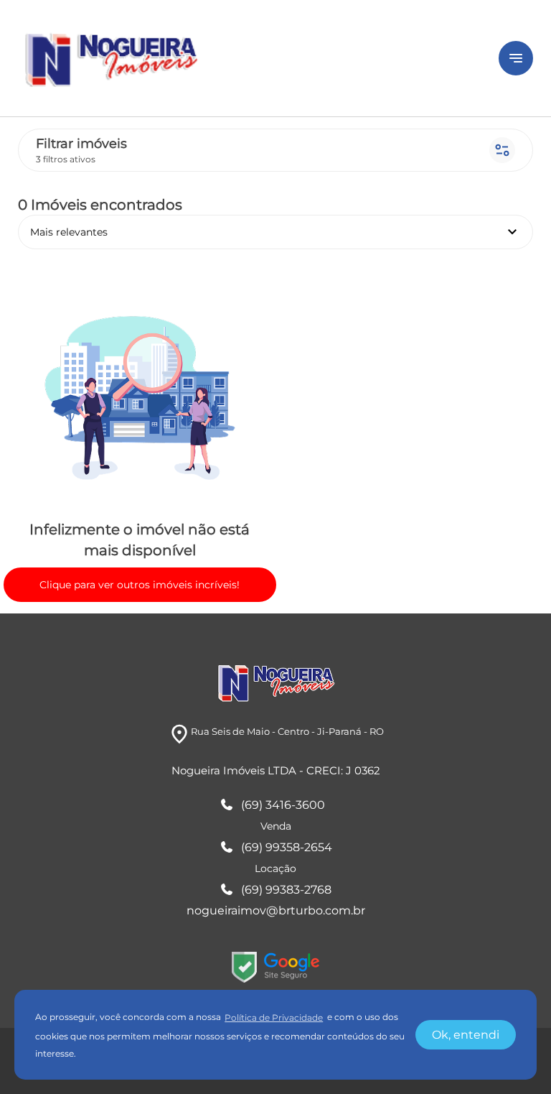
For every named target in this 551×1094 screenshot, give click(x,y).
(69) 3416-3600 (283, 805)
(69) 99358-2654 (286, 847)
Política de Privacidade (274, 1017)
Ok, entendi (465, 1035)
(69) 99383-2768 (286, 889)
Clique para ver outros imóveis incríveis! (139, 584)
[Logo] (249, 58)
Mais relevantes (275, 232)
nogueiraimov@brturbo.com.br (276, 910)
